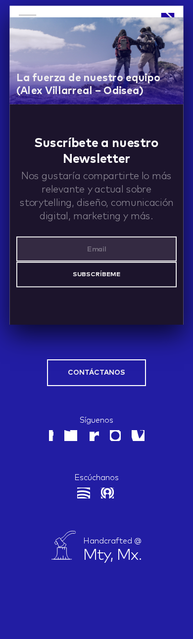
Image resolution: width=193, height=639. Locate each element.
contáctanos (96, 372)
